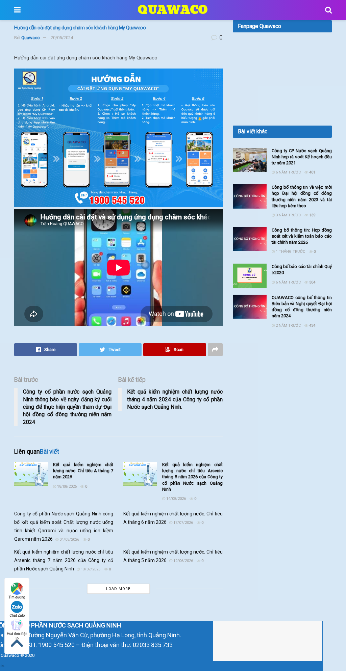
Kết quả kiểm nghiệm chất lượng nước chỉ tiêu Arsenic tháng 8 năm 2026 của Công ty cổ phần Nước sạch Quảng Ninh (192, 477)
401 (311, 172)
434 (311, 325)
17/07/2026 (182, 522)
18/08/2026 (66, 486)
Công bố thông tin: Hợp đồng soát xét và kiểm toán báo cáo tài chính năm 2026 (302, 236)
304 (311, 282)
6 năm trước (288, 172)
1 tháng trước (290, 251)
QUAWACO (173, 10)
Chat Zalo (17, 615)
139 (311, 215)
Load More (118, 589)
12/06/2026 (182, 561)
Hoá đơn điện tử (17, 634)
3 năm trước (288, 215)
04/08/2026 (68, 539)
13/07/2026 (90, 569)
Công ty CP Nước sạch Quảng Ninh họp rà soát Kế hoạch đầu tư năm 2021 (302, 156)
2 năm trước (288, 325)
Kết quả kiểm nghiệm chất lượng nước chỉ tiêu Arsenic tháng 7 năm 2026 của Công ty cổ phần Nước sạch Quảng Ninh (63, 560)
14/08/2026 (175, 498)
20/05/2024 (62, 37)
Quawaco (30, 37)
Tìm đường (17, 597)
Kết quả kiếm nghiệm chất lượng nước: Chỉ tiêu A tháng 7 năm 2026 (83, 470)
